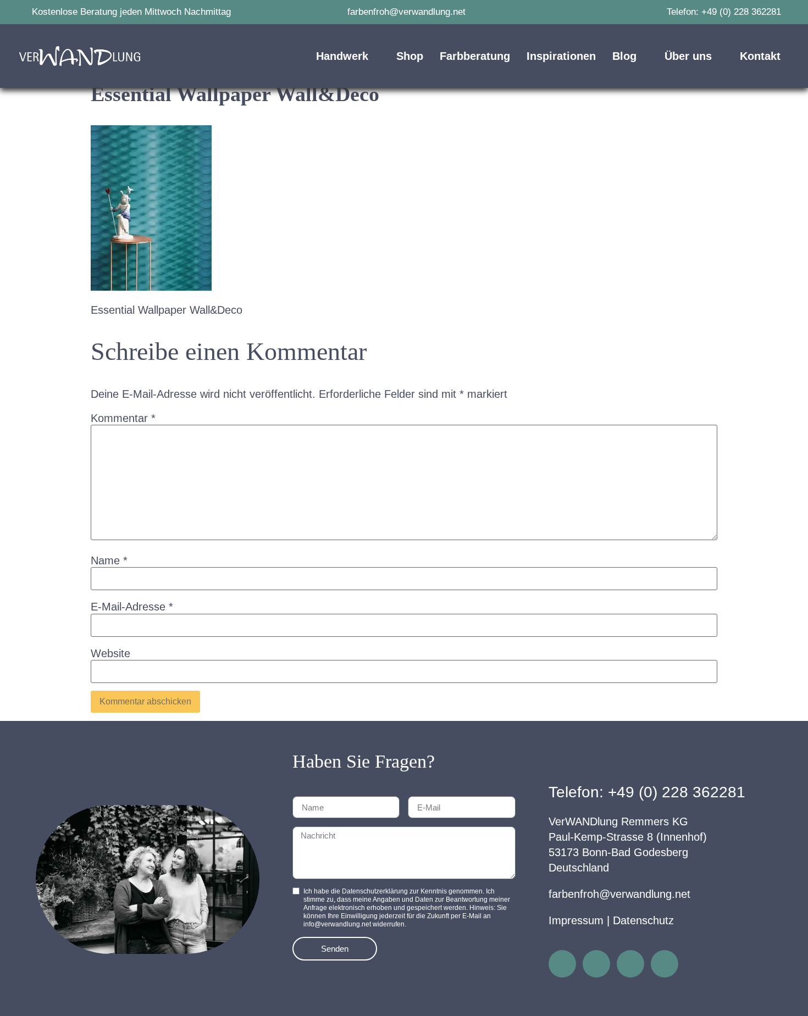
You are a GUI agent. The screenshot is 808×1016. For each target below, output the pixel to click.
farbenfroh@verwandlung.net (619, 894)
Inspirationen (561, 56)
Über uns (688, 56)
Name (109, 560)
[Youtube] (664, 964)
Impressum (576, 920)
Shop (409, 56)
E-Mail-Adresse (132, 606)
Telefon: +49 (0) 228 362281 (647, 792)
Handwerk (342, 56)
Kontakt (760, 56)
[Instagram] (562, 964)
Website (110, 653)
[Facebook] (596, 964)
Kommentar (123, 418)
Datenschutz (643, 920)
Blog (624, 56)
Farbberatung (475, 56)
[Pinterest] (630, 964)
